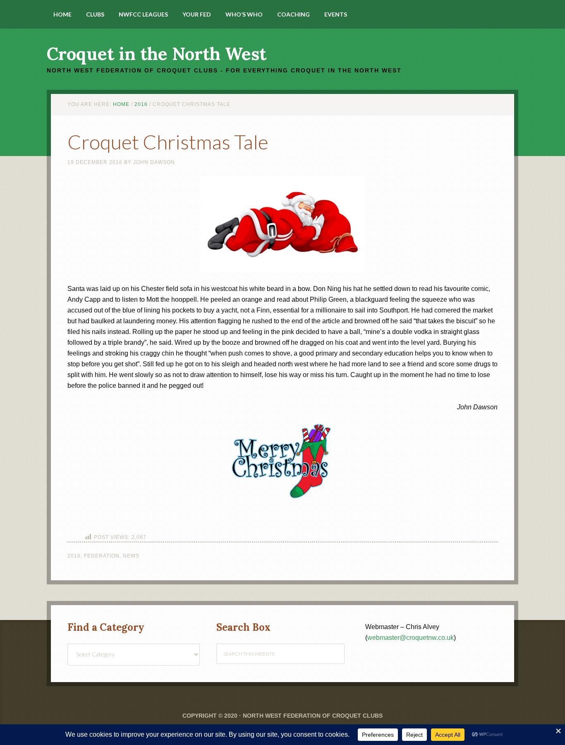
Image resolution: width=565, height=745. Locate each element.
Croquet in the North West (156, 54)
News (131, 556)
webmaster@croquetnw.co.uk (410, 637)
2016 (74, 556)
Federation (102, 556)
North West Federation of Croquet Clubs (313, 715)
